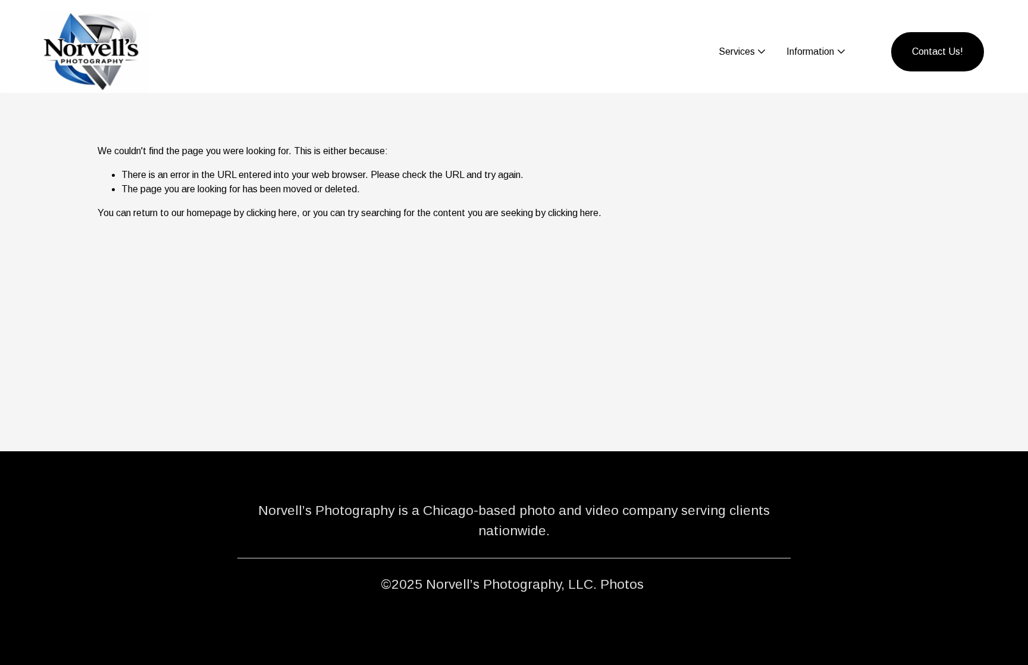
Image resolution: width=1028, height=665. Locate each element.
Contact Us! (937, 51)
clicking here (271, 213)
